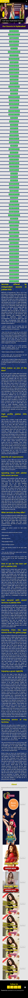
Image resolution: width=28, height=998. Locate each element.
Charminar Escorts (14, 31)
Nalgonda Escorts (14, 76)
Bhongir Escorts (14, 128)
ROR (22, 990)
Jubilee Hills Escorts (14, 208)
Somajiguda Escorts (14, 41)
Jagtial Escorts (14, 145)
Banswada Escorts (14, 159)
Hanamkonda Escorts (14, 239)
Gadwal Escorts (14, 124)
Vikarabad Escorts (14, 135)
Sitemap (19, 990)
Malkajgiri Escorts (14, 190)
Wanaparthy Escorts (14, 142)
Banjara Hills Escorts (14, 204)
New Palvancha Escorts (14, 215)
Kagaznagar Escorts (14, 211)
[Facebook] (8, 987)
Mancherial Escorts (14, 121)
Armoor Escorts (14, 197)
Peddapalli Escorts (14, 235)
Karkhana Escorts (14, 55)
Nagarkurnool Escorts (14, 149)
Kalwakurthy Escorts (14, 246)
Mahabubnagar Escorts (14, 110)
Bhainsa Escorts (14, 201)
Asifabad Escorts (14, 107)
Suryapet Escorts (14, 79)
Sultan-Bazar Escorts (14, 58)
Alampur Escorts (14, 152)
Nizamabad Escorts (14, 72)
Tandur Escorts (14, 176)
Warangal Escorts (14, 62)
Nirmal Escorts (14, 117)
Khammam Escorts (14, 65)
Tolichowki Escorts (14, 44)
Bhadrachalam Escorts (14, 114)
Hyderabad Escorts (14, 249)
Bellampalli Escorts (14, 170)
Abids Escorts (14, 48)
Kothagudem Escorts (14, 232)
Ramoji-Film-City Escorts (14, 51)
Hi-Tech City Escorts (14, 163)
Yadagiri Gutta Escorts (14, 156)
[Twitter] (12, 987)
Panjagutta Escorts (14, 38)
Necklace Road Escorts (14, 34)
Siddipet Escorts (14, 90)
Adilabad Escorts (14, 83)
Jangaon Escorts (14, 131)
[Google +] (16, 987)
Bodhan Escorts (14, 218)
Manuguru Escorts (14, 242)
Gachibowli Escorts (14, 166)
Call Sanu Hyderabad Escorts (12, 21)
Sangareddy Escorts (14, 103)
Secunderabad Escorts (14, 97)
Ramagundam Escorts (14, 86)
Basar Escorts (14, 173)
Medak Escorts (14, 180)
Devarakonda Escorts (14, 194)
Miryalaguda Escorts (14, 100)
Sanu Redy (5, 1)
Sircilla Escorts (14, 93)
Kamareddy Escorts (14, 138)
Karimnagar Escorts (14, 69)
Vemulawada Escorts (14, 222)
